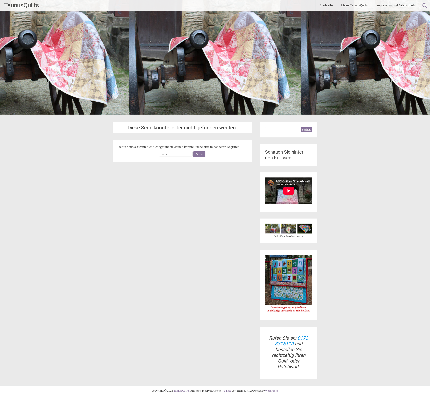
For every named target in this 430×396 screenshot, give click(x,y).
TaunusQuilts (21, 5)
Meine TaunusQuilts (354, 5)
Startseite (326, 5)
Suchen (306, 129)
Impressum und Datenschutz (396, 5)
